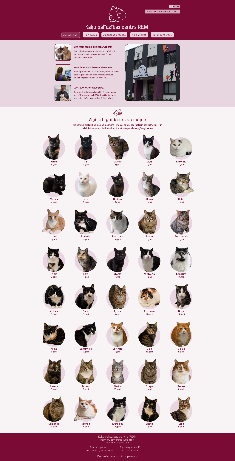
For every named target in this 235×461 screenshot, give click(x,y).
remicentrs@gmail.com (117, 443)
